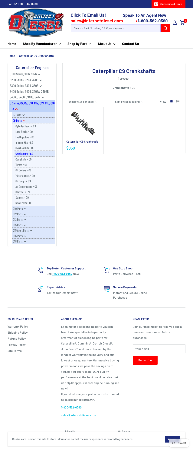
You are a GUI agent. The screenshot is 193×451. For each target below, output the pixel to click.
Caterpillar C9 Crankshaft (82, 141)
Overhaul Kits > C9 (24, 148)
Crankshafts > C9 (24, 153)
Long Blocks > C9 (24, 131)
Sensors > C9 (22, 197)
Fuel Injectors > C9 (24, 137)
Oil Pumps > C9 (23, 181)
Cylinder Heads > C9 (25, 126)
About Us (104, 44)
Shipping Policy (18, 332)
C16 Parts (18, 236)
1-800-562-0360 (28, 4)
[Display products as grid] (171, 101)
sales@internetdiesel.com (97, 20)
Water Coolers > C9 (25, 175)
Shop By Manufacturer (40, 44)
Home (12, 44)
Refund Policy (17, 338)
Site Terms (15, 350)
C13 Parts (18, 219)
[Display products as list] (177, 101)
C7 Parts (17, 115)
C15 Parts (18, 225)
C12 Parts (18, 214)
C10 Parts (18, 208)
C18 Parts (18, 241)
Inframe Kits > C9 (24, 142)
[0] (182, 22)
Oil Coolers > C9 (23, 170)
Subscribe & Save (171, 4)
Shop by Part (77, 44)
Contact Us (130, 44)
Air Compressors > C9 (26, 186)
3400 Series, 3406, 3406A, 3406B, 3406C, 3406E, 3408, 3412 (29, 94)
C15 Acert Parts (21, 230)
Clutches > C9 (22, 192)
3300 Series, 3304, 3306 (24, 85)
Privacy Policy (17, 344)
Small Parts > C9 (23, 203)
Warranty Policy (18, 326)
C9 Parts (17, 120)
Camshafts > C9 (23, 159)
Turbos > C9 (21, 165)
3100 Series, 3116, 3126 (24, 74)
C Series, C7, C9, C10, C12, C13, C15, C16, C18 (32, 106)
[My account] (175, 23)
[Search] (165, 28)
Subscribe (145, 360)
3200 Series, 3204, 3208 (24, 80)
